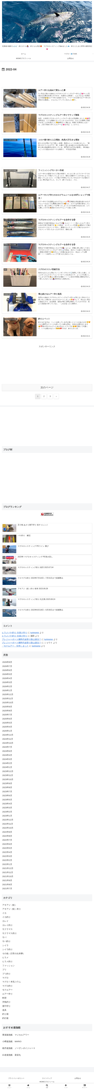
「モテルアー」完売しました (15, 646)
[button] (87, 604)
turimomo (34, 632)
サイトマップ (47, 1078)
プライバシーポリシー (16, 1078)
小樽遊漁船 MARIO (11, 1041)
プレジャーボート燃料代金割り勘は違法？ (21, 639)
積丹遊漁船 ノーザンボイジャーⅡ (18, 1048)
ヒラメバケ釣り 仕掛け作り (14, 632)
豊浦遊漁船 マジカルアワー (15, 1035)
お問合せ (78, 1078)
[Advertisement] (47, 78)
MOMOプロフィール (47, 1082)
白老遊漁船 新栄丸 (11, 1055)
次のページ (47, 387)
